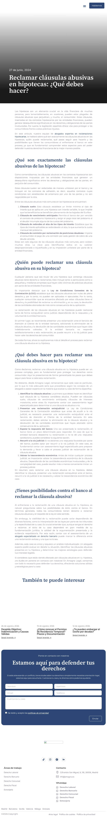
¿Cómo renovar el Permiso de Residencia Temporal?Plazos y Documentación (52, 631)
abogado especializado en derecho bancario (36, 536)
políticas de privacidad (38, 713)
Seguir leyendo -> (8, 637)
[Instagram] (50, 759)
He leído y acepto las (28, 713)
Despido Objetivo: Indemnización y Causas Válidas (15, 631)
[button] (84, 6)
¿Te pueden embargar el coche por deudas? (86, 630)
